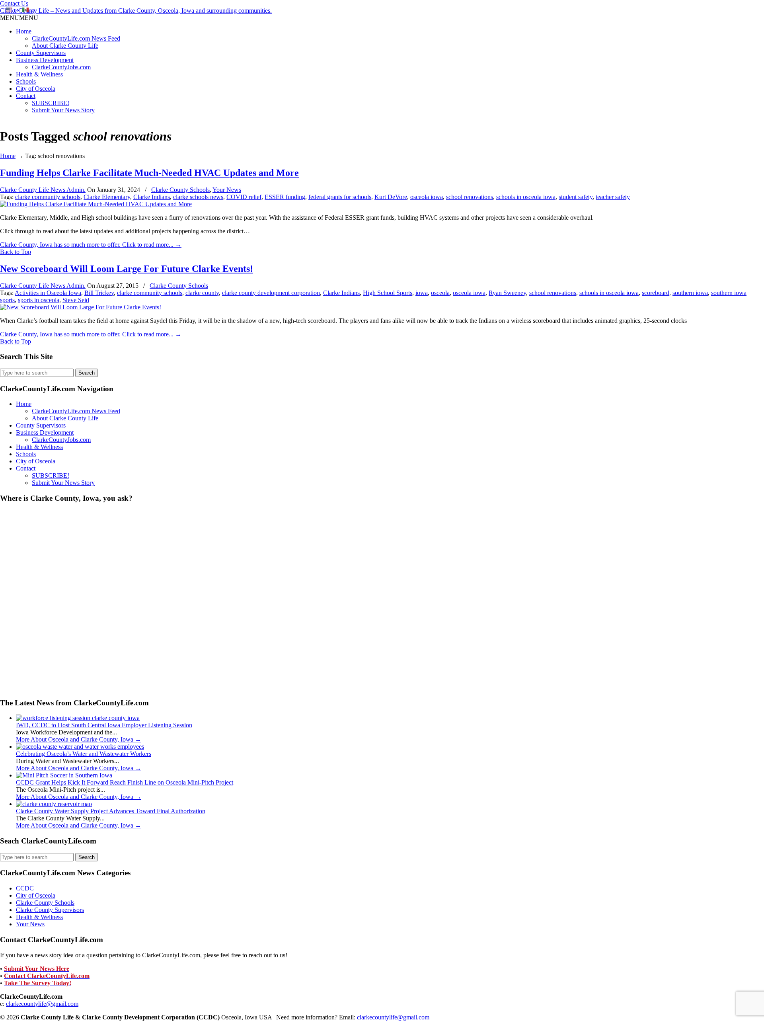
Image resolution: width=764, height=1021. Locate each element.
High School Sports (387, 292)
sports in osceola (38, 300)
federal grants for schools (339, 196)
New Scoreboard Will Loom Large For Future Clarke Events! (126, 269)
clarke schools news (198, 196)
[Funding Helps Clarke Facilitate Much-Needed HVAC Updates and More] (96, 204)
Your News (226, 189)
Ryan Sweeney (507, 292)
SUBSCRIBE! (50, 103)
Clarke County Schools (180, 189)
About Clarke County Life (65, 45)
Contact (25, 95)
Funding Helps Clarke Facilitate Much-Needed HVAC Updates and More (149, 173)
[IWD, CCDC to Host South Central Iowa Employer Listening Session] (78, 718)
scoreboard (655, 292)
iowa (421, 292)
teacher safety (613, 196)
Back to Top (15, 251)
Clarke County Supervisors (50, 909)
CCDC (25, 888)
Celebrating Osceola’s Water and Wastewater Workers (83, 753)
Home (23, 31)
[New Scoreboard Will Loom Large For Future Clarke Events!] (80, 307)
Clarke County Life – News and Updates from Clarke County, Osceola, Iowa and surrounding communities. (136, 10)
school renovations (469, 196)
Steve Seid (75, 300)
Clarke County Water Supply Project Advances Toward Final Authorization (110, 811)
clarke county (202, 292)
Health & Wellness (39, 74)
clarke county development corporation (271, 292)
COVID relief (243, 196)
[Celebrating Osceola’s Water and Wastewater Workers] (80, 746)
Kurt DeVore (390, 196)
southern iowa (690, 292)
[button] (19, 17)
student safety (575, 196)
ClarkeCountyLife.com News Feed (76, 38)
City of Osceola (35, 88)
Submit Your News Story (63, 110)
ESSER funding (285, 196)
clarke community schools (47, 196)
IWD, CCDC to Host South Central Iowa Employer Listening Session (104, 725)
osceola (440, 292)
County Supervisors (41, 52)
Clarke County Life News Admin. (43, 189)
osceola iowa (426, 196)
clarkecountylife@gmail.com (42, 1003)
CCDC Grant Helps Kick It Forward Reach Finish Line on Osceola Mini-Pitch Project (124, 782)
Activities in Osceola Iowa (48, 292)
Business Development (45, 60)
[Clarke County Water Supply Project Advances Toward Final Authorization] (54, 803)
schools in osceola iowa (525, 196)
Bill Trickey (99, 292)
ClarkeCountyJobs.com (61, 67)
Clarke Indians (151, 196)
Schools (26, 81)
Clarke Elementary (107, 196)
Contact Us (14, 3)
